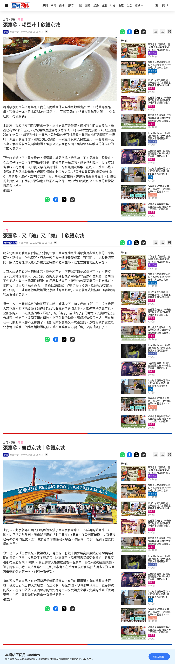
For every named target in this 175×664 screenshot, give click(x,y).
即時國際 (152, 142)
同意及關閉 (159, 656)
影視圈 (151, 88)
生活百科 (152, 53)
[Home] (20, 5)
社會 (150, 177)
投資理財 (152, 195)
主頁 (5, 19)
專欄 (13, 19)
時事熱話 (152, 71)
